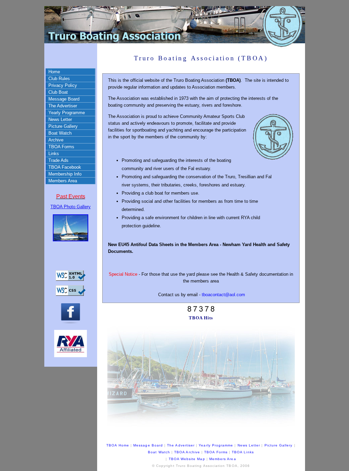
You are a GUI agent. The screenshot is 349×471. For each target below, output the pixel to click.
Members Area (62, 180)
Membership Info (64, 174)
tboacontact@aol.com (223, 294)
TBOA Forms (61, 146)
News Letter (60, 119)
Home (54, 71)
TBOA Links (243, 452)
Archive (55, 139)
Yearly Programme (66, 112)
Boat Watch (60, 133)
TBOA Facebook (64, 167)
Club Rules (59, 78)
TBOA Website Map (187, 459)
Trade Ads (58, 160)
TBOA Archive (187, 452)
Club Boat (58, 92)
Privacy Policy (62, 85)
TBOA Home (117, 445)
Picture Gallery (63, 126)
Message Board (63, 99)
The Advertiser (62, 105)
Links (53, 153)
